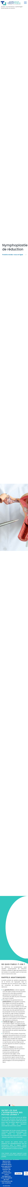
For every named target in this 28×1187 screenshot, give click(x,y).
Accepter (18, 1173)
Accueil (3, 6)
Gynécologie (18, 6)
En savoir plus (6, 1185)
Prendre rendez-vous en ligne (12, 255)
